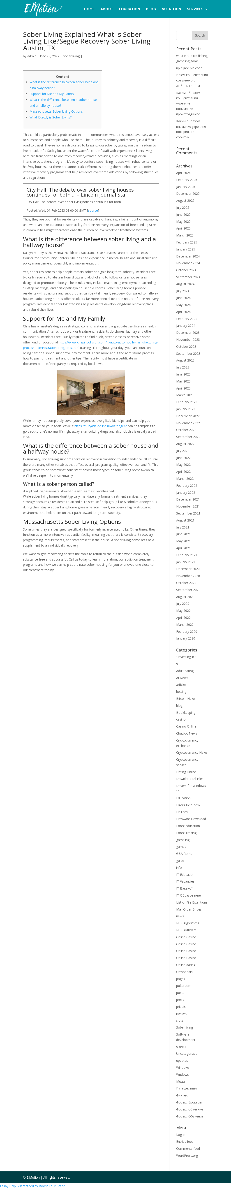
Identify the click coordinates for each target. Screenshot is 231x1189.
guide (180, 860)
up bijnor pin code (189, 68)
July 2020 (182, 603)
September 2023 (188, 353)
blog (179, 705)
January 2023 (185, 409)
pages (180, 979)
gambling (182, 840)
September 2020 (188, 590)
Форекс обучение (189, 1109)
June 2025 (183, 214)
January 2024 (185, 325)
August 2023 (185, 360)
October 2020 (186, 583)
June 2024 (183, 298)
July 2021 (182, 527)
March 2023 (185, 395)
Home (89, 9)
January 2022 (185, 492)
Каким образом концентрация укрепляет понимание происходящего (188, 103)
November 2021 (188, 506)
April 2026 (183, 173)
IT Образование (188, 895)
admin (31, 56)
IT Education (185, 874)
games (181, 846)
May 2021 (183, 541)
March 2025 (185, 235)
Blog (151, 9)
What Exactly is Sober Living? (51, 117)
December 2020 (188, 569)
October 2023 (186, 346)
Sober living (71, 56)
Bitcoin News (186, 698)
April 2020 (183, 617)
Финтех (181, 1095)
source (93, 210)
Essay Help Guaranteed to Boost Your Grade (32, 1186)
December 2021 (188, 499)
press (180, 999)
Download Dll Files (189, 778)
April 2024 (183, 312)
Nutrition (171, 9)
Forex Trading (186, 833)
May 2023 (183, 381)
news (180, 916)
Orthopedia (184, 972)
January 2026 (185, 187)
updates (182, 1060)
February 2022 (186, 485)
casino (181, 719)
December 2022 (188, 416)
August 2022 (185, 444)
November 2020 (188, 576)
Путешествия (186, 1088)
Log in (180, 1134)
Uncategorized (186, 1053)
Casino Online (186, 726)
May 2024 (183, 305)
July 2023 (182, 367)
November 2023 (188, 339)
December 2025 (188, 193)
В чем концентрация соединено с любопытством (192, 80)
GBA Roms (184, 853)
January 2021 (185, 562)
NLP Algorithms (187, 923)
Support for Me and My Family (52, 94)
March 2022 (185, 478)
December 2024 (188, 256)
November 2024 (188, 263)
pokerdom (183, 985)
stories (181, 1047)
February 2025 (186, 242)
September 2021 (188, 513)
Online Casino (186, 937)
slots (179, 1020)
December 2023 (188, 332)
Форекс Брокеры (189, 1102)
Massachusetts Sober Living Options (56, 111)
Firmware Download (191, 819)
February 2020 (186, 631)
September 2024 (188, 277)
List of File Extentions (192, 902)
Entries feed (185, 1141)
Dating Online (186, 772)
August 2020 (185, 597)
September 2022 (188, 437)
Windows (182, 1067)
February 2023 (186, 402)
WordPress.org (187, 1155)
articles (181, 684)
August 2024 (185, 284)
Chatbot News (186, 733)
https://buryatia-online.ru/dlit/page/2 (100, 426)
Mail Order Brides (189, 909)
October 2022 (186, 430)
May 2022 (183, 464)
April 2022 (183, 471)
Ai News (182, 678)
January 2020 (185, 638)
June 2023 (183, 374)
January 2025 (185, 249)
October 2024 (186, 270)
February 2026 (186, 180)
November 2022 (188, 423)
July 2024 (182, 291)
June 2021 (183, 534)
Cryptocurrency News (192, 752)
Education (129, 9)
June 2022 (183, 458)
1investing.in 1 (186, 657)
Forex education (188, 826)
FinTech (182, 812)
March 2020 (185, 624)
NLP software (186, 930)
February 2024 (186, 319)
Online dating (185, 965)
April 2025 (183, 228)
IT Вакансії (184, 888)
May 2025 (183, 221)
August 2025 (185, 200)
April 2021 (183, 548)
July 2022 (182, 451)
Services (195, 9)
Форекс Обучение (189, 1116)
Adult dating (185, 671)
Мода (180, 1081)
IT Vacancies (185, 881)
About (106, 9)
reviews (181, 1013)
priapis (181, 1006)
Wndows (182, 1074)
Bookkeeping (185, 712)
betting (181, 691)
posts (180, 992)
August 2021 (185, 520)
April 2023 (183, 388)
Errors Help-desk (188, 805)
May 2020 (183, 610)
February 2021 (186, 555)
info (179, 867)
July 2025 (182, 207)
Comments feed (188, 1148)
